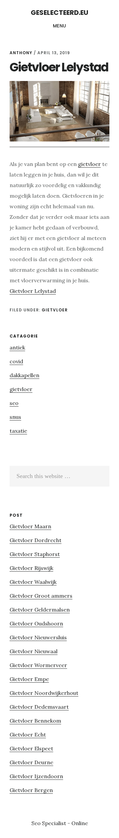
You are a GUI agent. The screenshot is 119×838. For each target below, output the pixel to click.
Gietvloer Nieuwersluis (38, 637)
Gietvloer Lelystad (33, 291)
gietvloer (89, 164)
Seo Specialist (49, 823)
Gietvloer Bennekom (35, 720)
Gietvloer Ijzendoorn (36, 776)
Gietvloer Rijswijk (31, 568)
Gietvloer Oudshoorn (36, 623)
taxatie (18, 430)
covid (16, 361)
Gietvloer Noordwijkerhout (44, 693)
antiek (17, 347)
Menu (59, 25)
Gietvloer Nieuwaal (34, 651)
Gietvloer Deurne (31, 762)
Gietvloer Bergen (31, 790)
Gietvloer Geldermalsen (40, 609)
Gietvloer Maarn (30, 526)
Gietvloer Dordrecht (35, 540)
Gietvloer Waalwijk (33, 582)
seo (14, 403)
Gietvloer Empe (29, 679)
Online (79, 823)
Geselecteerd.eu (59, 12)
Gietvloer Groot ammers (41, 595)
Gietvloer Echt (28, 734)
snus (15, 417)
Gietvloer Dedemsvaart (39, 706)
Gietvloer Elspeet (31, 748)
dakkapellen (24, 375)
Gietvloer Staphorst (35, 554)
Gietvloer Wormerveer (38, 665)
